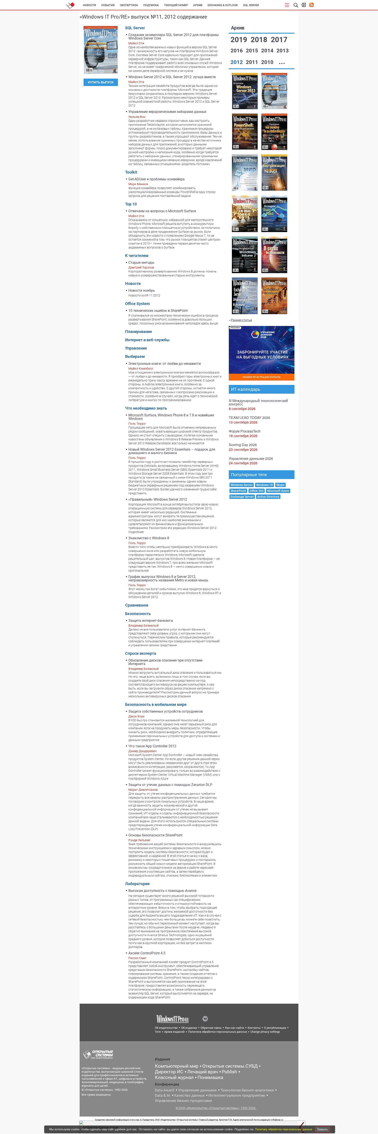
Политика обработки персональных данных (217, 1031)
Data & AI (162, 1095)
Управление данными (197, 1090)
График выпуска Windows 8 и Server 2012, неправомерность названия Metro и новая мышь (168, 578)
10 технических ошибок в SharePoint (158, 310)
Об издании (189, 1027)
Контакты (254, 1027)
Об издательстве (166, 1027)
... (282, 61)
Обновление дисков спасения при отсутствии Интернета (165, 662)
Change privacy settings (265, 1031)
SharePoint (238, 491)
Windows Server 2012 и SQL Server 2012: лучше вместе (172, 77)
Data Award (164, 1090)
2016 (237, 51)
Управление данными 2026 (251, 458)
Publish (229, 1071)
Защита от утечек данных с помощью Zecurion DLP (170, 785)
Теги (158, 1031)
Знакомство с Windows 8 (148, 538)
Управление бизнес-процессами (183, 1100)
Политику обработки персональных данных (284, 1129)
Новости (89, 5)
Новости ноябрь (141, 290)
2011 (252, 62)
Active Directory (268, 496)
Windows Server (242, 485)
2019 (240, 39)
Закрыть (322, 1129)
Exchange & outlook (223, 5)
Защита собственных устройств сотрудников (165, 711)
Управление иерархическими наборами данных (167, 112)
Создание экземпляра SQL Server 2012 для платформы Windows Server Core (173, 36)
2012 (237, 62)
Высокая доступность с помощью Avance (162, 891)
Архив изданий (174, 1031)
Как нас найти (234, 1027)
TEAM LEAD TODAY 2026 (249, 417)
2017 (279, 39)
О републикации (275, 1027)
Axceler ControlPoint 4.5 (146, 953)
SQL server (251, 5)
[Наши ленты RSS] (311, 5)
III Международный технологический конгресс (258, 402)
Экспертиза (129, 5)
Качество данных (189, 1095)
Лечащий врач (202, 1071)
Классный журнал (174, 1077)
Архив (197, 5)
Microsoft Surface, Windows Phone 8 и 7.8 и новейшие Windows (171, 417)
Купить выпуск (101, 82)
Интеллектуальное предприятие (236, 1095)
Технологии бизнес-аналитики (247, 1090)
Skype (280, 485)
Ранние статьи (241, 320)
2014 (268, 51)
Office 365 (257, 491)
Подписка (151, 5)
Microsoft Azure (278, 491)
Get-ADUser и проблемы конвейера (156, 179)
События (108, 5)
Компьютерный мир (176, 1066)
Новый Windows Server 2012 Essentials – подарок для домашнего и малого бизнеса (171, 451)
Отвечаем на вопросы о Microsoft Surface (162, 211)
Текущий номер (176, 5)
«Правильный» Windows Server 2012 (157, 499)
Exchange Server (242, 496)
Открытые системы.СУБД (230, 1066)
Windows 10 (264, 485)
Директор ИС (169, 1071)
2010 (268, 62)
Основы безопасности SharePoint (155, 835)
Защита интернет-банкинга (150, 621)
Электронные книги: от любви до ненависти (164, 364)
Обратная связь (211, 1027)
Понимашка (210, 1077)
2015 (252, 51)
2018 (260, 39)
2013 (282, 51)
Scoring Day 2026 (243, 444)
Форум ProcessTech (245, 431)
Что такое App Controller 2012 (152, 746)
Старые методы (141, 262)
